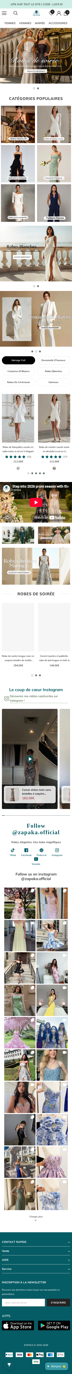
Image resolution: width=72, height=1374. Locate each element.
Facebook (26, 855)
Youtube (36, 864)
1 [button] (34, 88)
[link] (20, 903)
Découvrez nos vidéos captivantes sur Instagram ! (34, 698)
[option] (36, 56)
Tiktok (13, 855)
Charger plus (36, 1216)
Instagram (57, 855)
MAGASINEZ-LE (19, 903)
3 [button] (40, 351)
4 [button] (40, 473)
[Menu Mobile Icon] (4, 13)
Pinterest (41, 855)
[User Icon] (59, 13)
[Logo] (36, 13)
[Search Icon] (19, 13)
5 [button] (44, 473)
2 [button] (38, 88)
